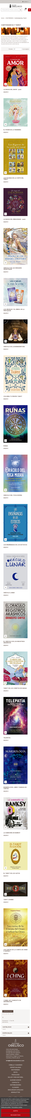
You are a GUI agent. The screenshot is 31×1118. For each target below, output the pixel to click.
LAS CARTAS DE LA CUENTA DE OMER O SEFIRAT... (15, 950)
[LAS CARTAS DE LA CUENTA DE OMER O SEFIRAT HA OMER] (15, 927)
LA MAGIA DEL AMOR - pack (12, 89)
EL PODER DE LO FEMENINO (12, 130)
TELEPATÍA (6, 738)
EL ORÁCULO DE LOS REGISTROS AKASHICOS (14, 642)
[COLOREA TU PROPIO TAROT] (15, 374)
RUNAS (5, 446)
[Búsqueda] (20, 9)
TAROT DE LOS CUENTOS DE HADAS (15, 688)
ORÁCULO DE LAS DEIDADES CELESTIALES (12, 268)
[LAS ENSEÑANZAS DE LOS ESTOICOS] (15, 523)
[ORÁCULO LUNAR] (15, 571)
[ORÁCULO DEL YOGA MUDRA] (15, 473)
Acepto (15, 1111)
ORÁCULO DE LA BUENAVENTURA (14, 346)
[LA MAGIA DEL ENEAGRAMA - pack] (15, 202)
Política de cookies (6, 1107)
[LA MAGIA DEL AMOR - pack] (15, 70)
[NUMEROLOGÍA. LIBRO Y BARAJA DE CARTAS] (15, 765)
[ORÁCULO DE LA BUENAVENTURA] (15, 331)
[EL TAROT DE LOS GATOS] (15, 856)
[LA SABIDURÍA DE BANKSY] (15, 813)
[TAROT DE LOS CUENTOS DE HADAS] (15, 668)
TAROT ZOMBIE (8, 899)
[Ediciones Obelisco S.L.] (15, 6)
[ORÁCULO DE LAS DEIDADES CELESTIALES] (15, 246)
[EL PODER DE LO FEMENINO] (15, 112)
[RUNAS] (15, 424)
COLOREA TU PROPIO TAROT (12, 396)
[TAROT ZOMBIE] (15, 889)
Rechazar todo (15, 1115)
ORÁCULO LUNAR (9, 592)
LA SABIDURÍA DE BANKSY (11, 833)
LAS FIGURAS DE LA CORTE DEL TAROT (13, 178)
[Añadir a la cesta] (5, 84)
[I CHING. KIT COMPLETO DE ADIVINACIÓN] (15, 978)
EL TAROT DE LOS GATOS (11, 873)
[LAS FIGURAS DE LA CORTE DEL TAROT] (15, 157)
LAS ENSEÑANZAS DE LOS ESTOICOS (15, 545)
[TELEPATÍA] (15, 715)
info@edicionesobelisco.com (15, 1060)
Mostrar (11, 49)
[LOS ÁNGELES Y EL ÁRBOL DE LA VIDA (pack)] (15, 292)
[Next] (3, 1017)
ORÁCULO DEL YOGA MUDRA (12, 495)
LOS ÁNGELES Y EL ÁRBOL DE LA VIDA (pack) (13, 310)
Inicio (2, 18)
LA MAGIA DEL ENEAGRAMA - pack (14, 219)
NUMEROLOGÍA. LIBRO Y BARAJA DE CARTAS (15, 788)
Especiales (7, 1033)
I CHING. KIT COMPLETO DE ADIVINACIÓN (12, 1001)
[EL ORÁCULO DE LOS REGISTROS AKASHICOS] (15, 619)
